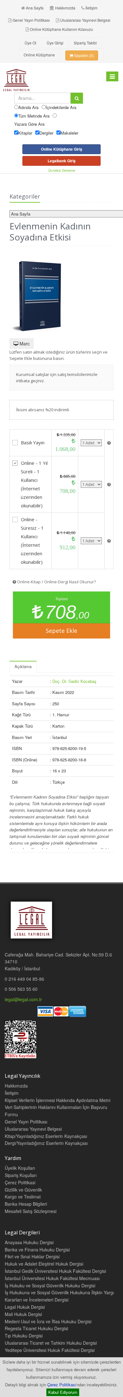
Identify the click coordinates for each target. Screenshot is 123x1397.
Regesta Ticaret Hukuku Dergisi (36, 1328)
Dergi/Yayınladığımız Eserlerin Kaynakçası (46, 1143)
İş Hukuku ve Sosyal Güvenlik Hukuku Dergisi (50, 1285)
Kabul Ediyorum (62, 1392)
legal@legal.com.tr (23, 999)
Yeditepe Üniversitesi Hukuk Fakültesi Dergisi (50, 1350)
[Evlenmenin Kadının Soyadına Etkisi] (61, 293)
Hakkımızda (65, 7)
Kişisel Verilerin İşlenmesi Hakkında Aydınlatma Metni (57, 1100)
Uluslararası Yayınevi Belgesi (85, 20)
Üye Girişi (55, 42)
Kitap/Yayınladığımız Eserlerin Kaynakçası (46, 1136)
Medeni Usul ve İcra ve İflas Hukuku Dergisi (48, 1321)
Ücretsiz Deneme (61, 170)
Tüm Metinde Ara (34, 116)
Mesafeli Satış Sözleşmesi (30, 1211)
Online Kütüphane (39, 54)
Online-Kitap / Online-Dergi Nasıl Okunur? (56, 582)
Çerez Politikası (61, 1385)
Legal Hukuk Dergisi (25, 1307)
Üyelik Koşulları (20, 1168)
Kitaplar (25, 133)
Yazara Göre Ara (29, 124)
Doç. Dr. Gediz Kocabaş (74, 681)
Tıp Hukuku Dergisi (24, 1335)
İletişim (91, 7)
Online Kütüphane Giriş (61, 149)
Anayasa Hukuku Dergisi (29, 1242)
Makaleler (69, 133)
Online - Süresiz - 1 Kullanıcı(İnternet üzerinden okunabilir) (32, 540)
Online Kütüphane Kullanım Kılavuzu (61, 29)
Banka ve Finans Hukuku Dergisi (37, 1249)
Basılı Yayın (32, 442)
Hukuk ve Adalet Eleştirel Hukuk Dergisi (44, 1264)
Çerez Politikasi (20, 1182)
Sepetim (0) (83, 55)
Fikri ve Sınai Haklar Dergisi (32, 1256)
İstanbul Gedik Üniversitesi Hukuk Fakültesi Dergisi (55, 1271)
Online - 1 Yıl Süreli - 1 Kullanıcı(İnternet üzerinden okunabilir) (34, 484)
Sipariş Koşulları (21, 1175)
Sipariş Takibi (85, 42)
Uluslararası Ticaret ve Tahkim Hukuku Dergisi (51, 1343)
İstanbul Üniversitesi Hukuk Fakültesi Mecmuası (52, 1278)
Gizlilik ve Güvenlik (23, 1189)
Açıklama (23, 666)
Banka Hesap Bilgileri (26, 1204)
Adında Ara (28, 107)
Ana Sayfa (35, 7)
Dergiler (46, 133)
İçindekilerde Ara (61, 107)
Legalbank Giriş (62, 161)
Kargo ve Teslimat (23, 1196)
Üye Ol (30, 42)
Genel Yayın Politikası (31, 20)
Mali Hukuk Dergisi (23, 1314)
